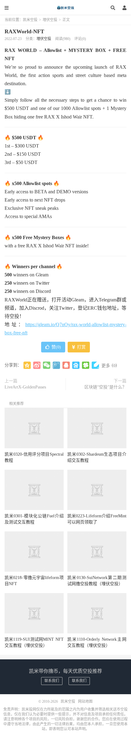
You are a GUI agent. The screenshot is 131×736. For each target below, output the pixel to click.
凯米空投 (65, 8)
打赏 (81, 347)
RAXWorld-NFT (24, 31)
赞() (56, 347)
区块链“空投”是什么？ (105, 387)
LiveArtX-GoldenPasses (25, 387)
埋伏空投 (50, 20)
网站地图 (85, 701)
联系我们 (51, 681)
